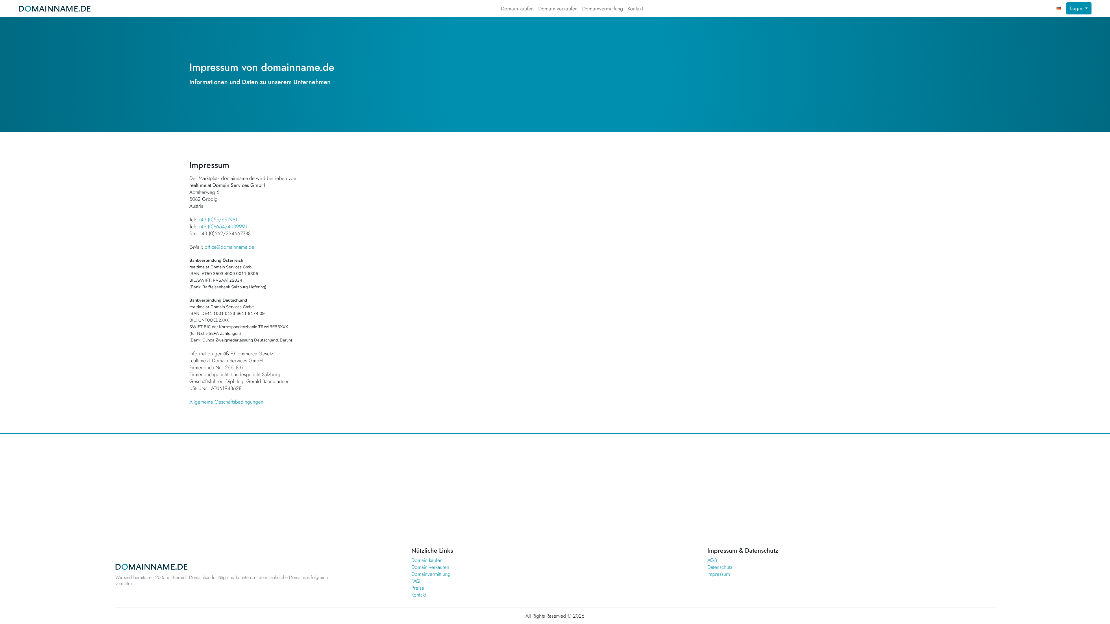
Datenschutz (719, 567)
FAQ (415, 581)
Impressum (718, 574)
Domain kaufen (517, 8)
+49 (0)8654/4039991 (222, 226)
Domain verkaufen (558, 8)
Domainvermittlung (602, 8)
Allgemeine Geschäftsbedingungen (226, 402)
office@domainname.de (229, 247)
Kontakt (635, 8)
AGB (712, 560)
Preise (417, 588)
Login (1077, 8)
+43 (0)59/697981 (218, 219)
